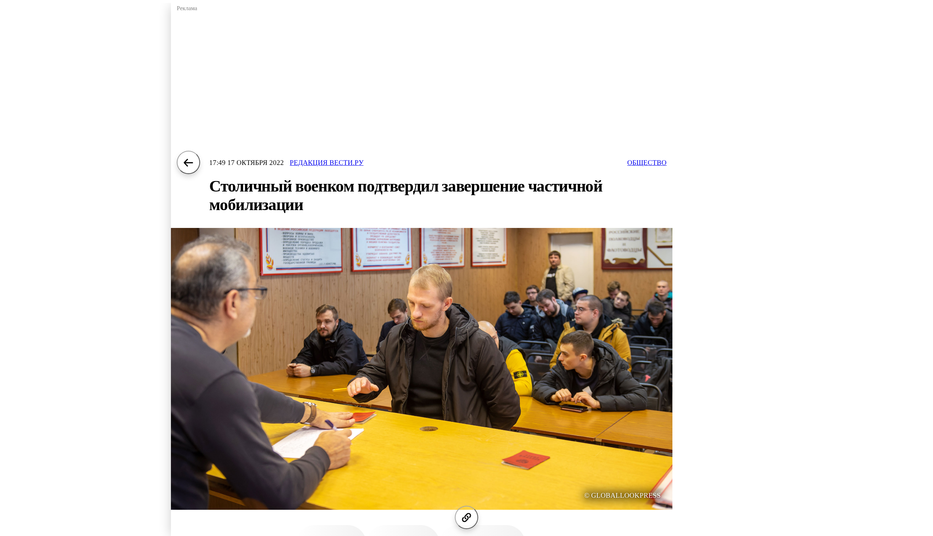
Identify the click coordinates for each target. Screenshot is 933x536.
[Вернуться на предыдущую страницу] (188, 162)
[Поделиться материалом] (466, 517)
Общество (647, 162)
